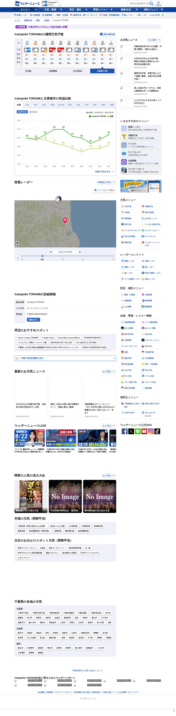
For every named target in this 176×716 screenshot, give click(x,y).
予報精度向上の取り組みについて (87, 670)
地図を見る (32, 320)
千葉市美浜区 (96, 613)
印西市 (72, 622)
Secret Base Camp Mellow (69, 338)
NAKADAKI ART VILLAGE (61, 343)
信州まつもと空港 (57, 526)
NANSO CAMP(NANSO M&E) (94, 347)
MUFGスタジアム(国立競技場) (30, 553)
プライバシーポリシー (64, 692)
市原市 (85, 618)
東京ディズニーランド (27, 548)
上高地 (42, 548)
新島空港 (21, 531)
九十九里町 (31, 638)
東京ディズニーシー (57, 548)
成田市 (48, 618)
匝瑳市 (55, 633)
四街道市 (52, 622)
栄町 (110, 622)
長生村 (81, 638)
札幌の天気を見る (103, 171)
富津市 (68, 648)
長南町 (109, 638)
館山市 (20, 648)
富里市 (90, 622)
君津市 (59, 648)
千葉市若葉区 (68, 613)
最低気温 (33, 112)
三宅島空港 (85, 526)
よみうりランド (24, 558)
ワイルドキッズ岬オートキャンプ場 (32, 343)
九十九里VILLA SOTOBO (86, 343)
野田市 (39, 618)
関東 (38, 20)
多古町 (105, 633)
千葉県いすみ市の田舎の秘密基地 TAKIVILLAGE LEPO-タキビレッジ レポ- (48, 347)
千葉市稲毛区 (54, 613)
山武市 (74, 633)
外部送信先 (95, 692)
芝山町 (42, 638)
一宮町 (62, 638)
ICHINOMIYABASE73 (92, 338)
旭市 (47, 633)
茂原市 (29, 633)
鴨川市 (50, 648)
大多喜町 (21, 653)
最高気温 (22, 112)
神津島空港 (98, 526)
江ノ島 (87, 548)
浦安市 (42, 622)
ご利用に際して (108, 692)
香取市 (65, 633)
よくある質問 (121, 692)
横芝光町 (52, 638)
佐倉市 (57, 618)
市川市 (108, 613)
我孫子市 (21, 622)
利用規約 (49, 692)
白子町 (90, 638)
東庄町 (20, 638)
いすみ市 (100, 648)
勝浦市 (40, 648)
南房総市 (89, 648)
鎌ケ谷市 (32, 622)
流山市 (94, 618)
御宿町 (31, 653)
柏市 (77, 618)
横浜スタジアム (52, 553)
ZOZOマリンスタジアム (90, 553)
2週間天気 (28, 20)
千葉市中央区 (23, 613)
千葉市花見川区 (38, 613)
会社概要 (41, 692)
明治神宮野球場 (75, 548)
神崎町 (96, 633)
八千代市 (104, 618)
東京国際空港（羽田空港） (39, 531)
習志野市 (67, 618)
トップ (17, 20)
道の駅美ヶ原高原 (69, 553)
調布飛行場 (69, 531)
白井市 (81, 622)
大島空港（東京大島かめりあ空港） (32, 526)
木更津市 (30, 648)
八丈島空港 (72, 526)
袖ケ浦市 (78, 648)
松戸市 (29, 618)
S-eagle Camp (48, 338)
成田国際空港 (83, 531)
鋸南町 (40, 653)
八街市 (62, 622)
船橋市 (20, 618)
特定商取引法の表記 (82, 692)
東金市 (39, 633)
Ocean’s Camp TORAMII (28, 338)
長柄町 (99, 638)
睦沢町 (72, 638)
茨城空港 (57, 531)
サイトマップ (133, 692)
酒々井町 (100, 622)
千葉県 (46, 20)
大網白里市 (85, 633)
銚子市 (20, 633)
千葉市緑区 (82, 613)
